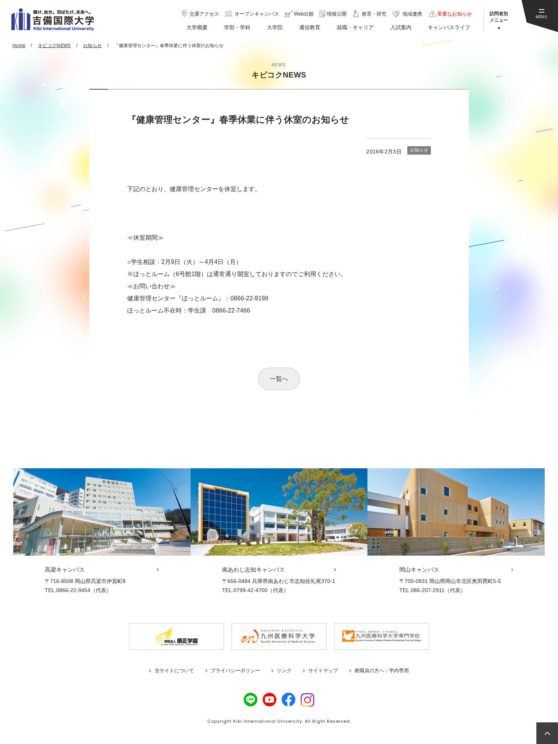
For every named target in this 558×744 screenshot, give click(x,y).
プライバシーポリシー (235, 670)
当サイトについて (174, 670)
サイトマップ (323, 670)
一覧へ (279, 379)
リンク (284, 670)
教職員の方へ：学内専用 (382, 670)
